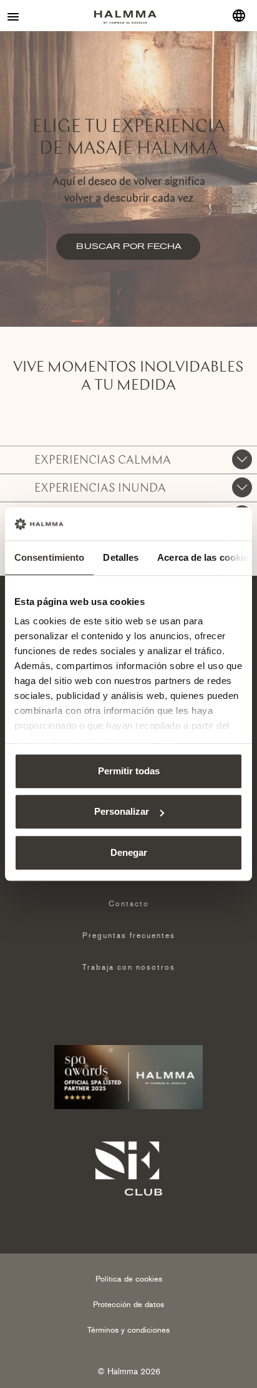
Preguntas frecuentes (128, 935)
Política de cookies (128, 1278)
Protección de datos (128, 1304)
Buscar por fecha (129, 246)
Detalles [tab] (120, 557)
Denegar (128, 852)
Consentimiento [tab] (49, 557)
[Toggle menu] (13, 16)
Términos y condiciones (128, 1330)
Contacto (129, 904)
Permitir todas (129, 771)
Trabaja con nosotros (128, 967)
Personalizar (121, 811)
